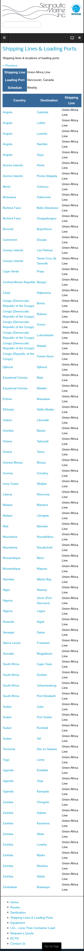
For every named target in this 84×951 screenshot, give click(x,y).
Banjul (41, 430)
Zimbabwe (10, 887)
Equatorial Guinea (15, 377)
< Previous (10, 65)
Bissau (41, 462)
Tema (40, 451)
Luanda (42, 133)
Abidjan (42, 483)
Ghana (7, 441)
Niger (6, 589)
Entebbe (42, 770)
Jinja (40, 781)
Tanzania (9, 749)
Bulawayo (43, 887)
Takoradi (42, 441)
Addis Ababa (45, 409)
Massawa (43, 399)
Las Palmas (45, 250)
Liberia (7, 494)
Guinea (8, 473)
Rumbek (42, 728)
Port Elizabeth (46, 696)
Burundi (8, 229)
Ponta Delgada (47, 176)
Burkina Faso (12, 208)
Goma (41, 324)
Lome (41, 759)
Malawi (7, 505)
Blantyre (42, 505)
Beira (40, 558)
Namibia (8, 579)
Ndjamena (44, 292)
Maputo (42, 568)
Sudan (7, 706)
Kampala (43, 791)
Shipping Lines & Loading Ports (39, 49)
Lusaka (42, 844)
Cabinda (42, 112)
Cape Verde (11, 271)
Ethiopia (8, 409)
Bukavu (42, 314)
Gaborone (44, 197)
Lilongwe (43, 515)
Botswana (9, 197)
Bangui (41, 282)
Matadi (41, 346)
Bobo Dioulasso (47, 208)
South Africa (11, 664)
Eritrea (7, 399)
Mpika (41, 855)
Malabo (42, 388)
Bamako (42, 526)
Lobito (41, 123)
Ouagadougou (46, 218)
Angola (7, 112)
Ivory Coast (10, 483)
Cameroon (10, 239)
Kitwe (40, 834)
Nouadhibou (45, 536)
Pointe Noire (45, 356)
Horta (40, 165)
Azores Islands (13, 165)
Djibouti (8, 367)
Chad (6, 292)
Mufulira (42, 866)
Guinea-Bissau (13, 462)
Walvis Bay (44, 579)
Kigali (40, 621)
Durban (42, 674)
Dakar (41, 632)
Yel (39, 738)
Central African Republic (19, 282)
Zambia (8, 802)
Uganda (8, 770)
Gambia (8, 430)
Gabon (7, 420)
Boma (41, 303)
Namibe (42, 144)
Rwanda (8, 621)
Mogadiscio (44, 653)
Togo (6, 759)
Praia (40, 271)
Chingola (43, 802)
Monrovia (43, 494)
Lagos (41, 611)
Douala (42, 239)
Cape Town (44, 664)
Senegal (8, 632)
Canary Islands (13, 250)
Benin (7, 186)
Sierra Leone (11, 643)
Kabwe (41, 812)
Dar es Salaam (47, 749)
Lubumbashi (45, 335)
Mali (5, 526)
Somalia (8, 653)
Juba (40, 706)
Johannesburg (46, 685)
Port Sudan (44, 717)
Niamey (42, 589)
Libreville (43, 420)
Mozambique (11, 558)
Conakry (42, 473)
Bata (40, 377)
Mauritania (10, 536)
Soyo (40, 154)
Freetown (43, 643)
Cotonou (42, 186)
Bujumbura (44, 229)
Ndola (41, 876)
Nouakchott (44, 547)
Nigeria (7, 600)
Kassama (43, 823)
